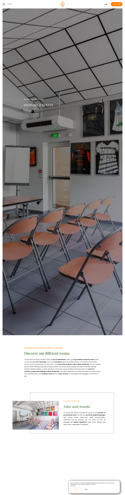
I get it (76, 489)
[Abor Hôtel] (62, 4)
